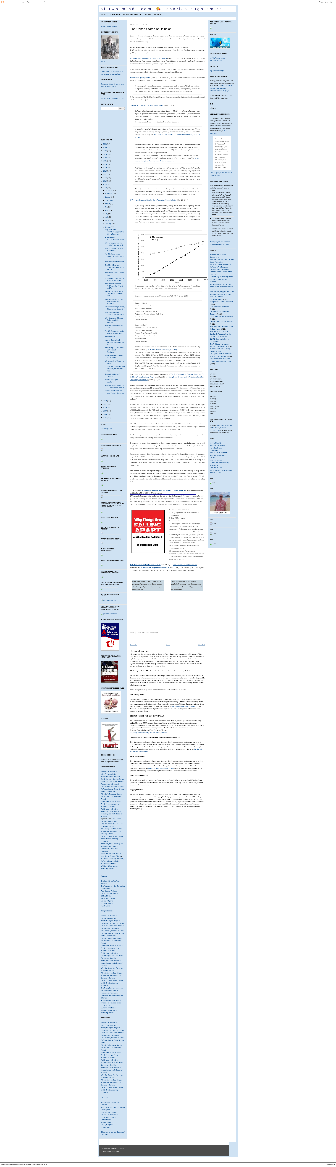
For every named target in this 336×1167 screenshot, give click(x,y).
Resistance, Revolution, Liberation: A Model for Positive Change (112, 995)
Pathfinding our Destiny (109, 809)
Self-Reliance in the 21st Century (113, 779)
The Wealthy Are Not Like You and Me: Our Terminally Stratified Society (221, 286)
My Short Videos (216, 61)
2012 (105, 401)
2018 (105, 171)
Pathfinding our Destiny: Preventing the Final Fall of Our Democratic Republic (112, 955)
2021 (105, 161)
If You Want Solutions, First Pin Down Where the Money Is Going (153, 200)
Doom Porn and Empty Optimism (221, 317)
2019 (105, 168)
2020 (105, 164)
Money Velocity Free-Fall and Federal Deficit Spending (114, 301)
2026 (105, 144)
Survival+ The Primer (108, 864)
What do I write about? (109, 26)
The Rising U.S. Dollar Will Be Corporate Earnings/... (114, 350)
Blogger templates (8, 1164)
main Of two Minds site (224, 425)
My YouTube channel (217, 58)
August (107, 204)
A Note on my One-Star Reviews (221, 321)
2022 (105, 158)
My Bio (103, 61)
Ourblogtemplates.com (35, 1164)
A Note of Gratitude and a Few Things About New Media (114, 294)
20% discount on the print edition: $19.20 (154, 567)
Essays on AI (214, 257)
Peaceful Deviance (217, 460)
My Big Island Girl (216, 443)
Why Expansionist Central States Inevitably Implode (114, 320)
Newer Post (133, 645)
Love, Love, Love (216, 468)
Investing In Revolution (109, 772)
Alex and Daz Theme (217, 445)
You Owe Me (214, 465)
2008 (105, 414)
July (106, 207)
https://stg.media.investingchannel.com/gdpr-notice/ (148, 732)
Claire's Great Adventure (109, 893)
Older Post (201, 645)
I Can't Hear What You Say (219, 463)
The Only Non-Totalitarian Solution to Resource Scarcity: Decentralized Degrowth (220, 334)
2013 (105, 188)
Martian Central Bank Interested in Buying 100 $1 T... (114, 342)
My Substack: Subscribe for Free (112, 98)
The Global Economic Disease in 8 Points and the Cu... (114, 267)
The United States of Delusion (151, 29)
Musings (148, 14)
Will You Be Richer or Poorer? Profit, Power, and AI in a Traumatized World (111, 1055)
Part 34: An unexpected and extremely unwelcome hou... (115, 369)
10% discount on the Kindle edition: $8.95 (145, 565)
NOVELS (104, 1097)
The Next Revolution (217, 455)
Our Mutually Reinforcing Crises (221, 277)
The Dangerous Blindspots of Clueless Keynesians (148, 58)
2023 (105, 154)
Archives (104, 14)
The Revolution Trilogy (218, 254)
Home (168, 645)
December (108, 190)
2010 (105, 407)
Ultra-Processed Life (108, 774)
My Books (158, 14)
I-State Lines (105, 906)
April (106, 217)
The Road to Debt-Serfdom (114, 262)
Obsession (214, 450)
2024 (105, 151)
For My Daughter (107, 903)
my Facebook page (217, 71)
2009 (105, 411)
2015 (105, 181)
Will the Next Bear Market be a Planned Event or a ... (114, 393)
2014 (105, 184)
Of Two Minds (106, 896)
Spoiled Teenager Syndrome (140, 77)
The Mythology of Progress (110, 777)
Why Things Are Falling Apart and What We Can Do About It (162, 490)
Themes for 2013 (111, 337)
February (108, 224)
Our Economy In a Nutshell (219, 307)
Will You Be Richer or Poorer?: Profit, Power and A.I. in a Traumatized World (112, 948)
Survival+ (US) (106, 1005)
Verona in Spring (107, 901)
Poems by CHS (106, 429)
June (106, 210)
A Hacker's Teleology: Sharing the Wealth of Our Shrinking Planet (111, 796)
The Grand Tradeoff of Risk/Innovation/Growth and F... (114, 286)
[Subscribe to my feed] (102, 1152)
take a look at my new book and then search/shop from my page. (221, 88)
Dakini (212, 458)
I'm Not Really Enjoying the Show (222, 292)
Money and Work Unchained (111, 811)
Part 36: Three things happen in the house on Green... (114, 256)
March (107, 220)
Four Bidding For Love (109, 891)
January (108, 227)
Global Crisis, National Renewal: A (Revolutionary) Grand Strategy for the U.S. (113, 1040)
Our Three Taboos (216, 299)
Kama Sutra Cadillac (108, 898)
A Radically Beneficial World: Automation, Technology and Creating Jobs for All (111, 831)
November (108, 194)
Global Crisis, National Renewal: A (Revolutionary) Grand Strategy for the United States (113, 789)
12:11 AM (154, 632)
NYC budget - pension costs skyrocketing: (163, 349)
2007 (105, 418)
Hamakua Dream (216, 448)
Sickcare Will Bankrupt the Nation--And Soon (146, 105)
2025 (105, 147)
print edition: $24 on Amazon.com (185, 565)
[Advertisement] (152, 609)
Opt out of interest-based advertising (184, 706)
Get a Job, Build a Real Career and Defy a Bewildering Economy (112, 838)
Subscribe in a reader (111, 1152)
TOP (333, 1164)
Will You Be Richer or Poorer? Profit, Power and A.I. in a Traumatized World (111, 804)
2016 (105, 178)
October (108, 197)
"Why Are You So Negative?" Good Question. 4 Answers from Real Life (221, 271)
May (106, 214)
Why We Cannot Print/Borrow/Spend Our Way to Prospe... (114, 232)
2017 (105, 174)
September (109, 200)
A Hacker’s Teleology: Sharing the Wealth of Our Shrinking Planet (111, 940)
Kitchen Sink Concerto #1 (219, 453)
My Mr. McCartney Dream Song (221, 470)
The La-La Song (216, 473)
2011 (105, 404)
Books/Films (116, 14)
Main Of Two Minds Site (132, 14)
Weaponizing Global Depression (221, 302)
